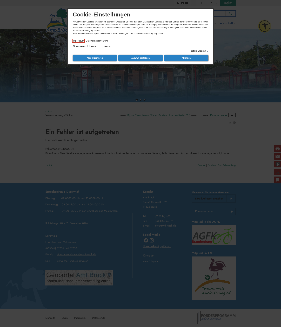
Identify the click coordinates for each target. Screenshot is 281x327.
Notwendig (81, 46)
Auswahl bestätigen (140, 58)
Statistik (107, 46)
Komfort (94, 46)
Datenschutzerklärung (97, 40)
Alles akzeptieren (95, 58)
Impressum (78, 40)
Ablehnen (186, 58)
